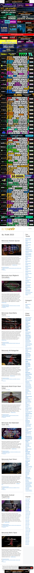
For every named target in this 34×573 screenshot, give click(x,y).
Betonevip (30, 228)
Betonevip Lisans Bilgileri (28, 392)
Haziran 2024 (27, 514)
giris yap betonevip (27, 480)
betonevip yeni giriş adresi (28, 454)
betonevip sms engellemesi (13, 487)
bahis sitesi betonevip (28, 319)
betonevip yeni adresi (28, 449)
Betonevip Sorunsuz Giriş (28, 426)
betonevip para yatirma (28, 414)
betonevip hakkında (28, 384)
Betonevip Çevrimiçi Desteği (28, 456)
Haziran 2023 (27, 531)
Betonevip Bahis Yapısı (9, 532)
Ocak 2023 (27, 538)
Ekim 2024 (27, 508)
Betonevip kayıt (28, 386)
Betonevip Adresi (28, 238)
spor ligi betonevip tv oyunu (5, 452)
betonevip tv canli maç (28, 434)
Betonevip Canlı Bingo (28, 347)
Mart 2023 (27, 535)
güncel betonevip (28, 483)
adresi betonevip (28, 317)
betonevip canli (5, 343)
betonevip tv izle (28, 439)
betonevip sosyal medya (28, 428)
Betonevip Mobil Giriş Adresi (28, 402)
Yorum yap (4, 307)
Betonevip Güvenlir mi (6, 415)
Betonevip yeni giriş (27, 452)
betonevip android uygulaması (7, 525)
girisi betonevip (28, 478)
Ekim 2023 (27, 525)
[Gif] (17, 95)
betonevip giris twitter (27, 358)
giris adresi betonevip (27, 474)
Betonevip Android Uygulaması (8, 496)
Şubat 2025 (27, 504)
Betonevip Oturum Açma (28, 411)
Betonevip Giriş (28, 247)
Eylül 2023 (27, 527)
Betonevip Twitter (27, 441)
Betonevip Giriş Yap (28, 368)
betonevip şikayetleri (28, 468)
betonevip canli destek (28, 343)
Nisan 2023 (27, 534)
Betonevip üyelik (27, 462)
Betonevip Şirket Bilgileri (28, 466)
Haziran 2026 (27, 498)
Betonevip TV (28, 432)
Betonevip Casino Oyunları (28, 352)
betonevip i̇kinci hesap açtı (13, 305)
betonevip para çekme (28, 418)
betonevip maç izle (28, 394)
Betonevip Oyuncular (28, 292)
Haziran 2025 (27, 501)
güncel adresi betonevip (28, 482)
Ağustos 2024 (27, 511)
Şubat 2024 (27, 520)
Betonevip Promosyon (27, 421)
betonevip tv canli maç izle (28, 437)
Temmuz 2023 (27, 530)
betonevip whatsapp (27, 445)
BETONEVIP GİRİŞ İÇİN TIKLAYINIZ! (17, 34)
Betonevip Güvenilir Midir (28, 379)
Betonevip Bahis (27, 329)
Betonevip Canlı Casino (28, 349)
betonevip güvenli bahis (28, 380)
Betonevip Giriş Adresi (6, 267)
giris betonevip (27, 476)
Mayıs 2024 (27, 515)
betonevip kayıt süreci (6, 487)
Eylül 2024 (27, 510)
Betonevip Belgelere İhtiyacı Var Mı (28, 338)
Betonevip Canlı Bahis (28, 346)
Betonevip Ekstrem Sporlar (11, 241)
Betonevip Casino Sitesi (6, 305)
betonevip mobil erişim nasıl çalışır (13, 415)
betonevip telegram (28, 431)
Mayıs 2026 (27, 500)
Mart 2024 (27, 518)
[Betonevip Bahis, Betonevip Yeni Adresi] (8, 228)
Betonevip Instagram (28, 385)
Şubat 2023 (27, 537)
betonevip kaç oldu (28, 387)
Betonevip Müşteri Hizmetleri (11, 343)
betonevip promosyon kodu (28, 424)
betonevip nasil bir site (28, 407)
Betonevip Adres (27, 323)
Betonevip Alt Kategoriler (10, 350)
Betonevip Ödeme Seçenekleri (27, 458)
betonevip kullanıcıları (28, 388)
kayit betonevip (27, 484)
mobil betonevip (28, 485)
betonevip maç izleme (28, 397)
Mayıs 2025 (27, 503)
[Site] (17, 58)
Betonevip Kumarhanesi (27, 390)
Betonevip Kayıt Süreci (9, 459)
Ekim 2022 (27, 542)
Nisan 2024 (27, 517)
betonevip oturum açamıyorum (6, 416)
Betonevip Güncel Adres (28, 373)
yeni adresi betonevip (27, 488)
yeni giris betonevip (5, 526)
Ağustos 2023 (27, 528)
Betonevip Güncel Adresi (28, 376)
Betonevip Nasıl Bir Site (28, 409)
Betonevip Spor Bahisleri (28, 430)
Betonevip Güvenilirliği (28, 377)
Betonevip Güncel (27, 370)
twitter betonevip (28, 486)
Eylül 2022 (27, 544)
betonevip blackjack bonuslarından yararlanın (28, 340)
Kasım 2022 (27, 541)
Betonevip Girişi (27, 366)
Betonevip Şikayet (27, 464)
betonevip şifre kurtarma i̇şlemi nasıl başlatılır (28, 467)
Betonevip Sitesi (28, 425)
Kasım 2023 (27, 524)
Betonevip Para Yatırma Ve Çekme (28, 416)
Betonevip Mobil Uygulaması (27, 404)
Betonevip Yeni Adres (28, 447)
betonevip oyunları (27, 412)
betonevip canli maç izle (28, 344)
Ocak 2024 (27, 521)
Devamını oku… (4, 302)
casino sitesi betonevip (27, 471)
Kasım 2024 (27, 507)
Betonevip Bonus (28, 341)
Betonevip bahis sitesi (28, 335)
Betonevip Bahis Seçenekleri (28, 333)
